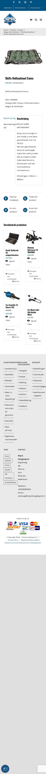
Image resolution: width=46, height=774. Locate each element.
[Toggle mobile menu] (41, 19)
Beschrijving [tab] (9, 118)
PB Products (9, 476)
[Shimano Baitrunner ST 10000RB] (34, 237)
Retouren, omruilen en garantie (9, 410)
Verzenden (9, 386)
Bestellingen (37, 368)
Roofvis (22, 394)
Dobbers (23, 406)
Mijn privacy (8, 428)
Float (7, 465)
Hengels (23, 370)
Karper (20, 103)
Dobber (8, 461)
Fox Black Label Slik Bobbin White (33, 312)
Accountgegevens (37, 386)
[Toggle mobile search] (36, 19)
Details (16, 281)
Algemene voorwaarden (9, 438)
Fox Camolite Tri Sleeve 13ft (12, 306)
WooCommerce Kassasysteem (29, 543)
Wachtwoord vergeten (37, 394)
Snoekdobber (10, 482)
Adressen (37, 380)
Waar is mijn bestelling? (9, 395)
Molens (22, 388)
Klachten (9, 421)
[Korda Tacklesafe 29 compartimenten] (12, 238)
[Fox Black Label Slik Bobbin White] (34, 298)
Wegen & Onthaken (14, 106)
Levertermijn (9, 368)
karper (7, 470)
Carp (7, 456)
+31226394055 (24, 489)
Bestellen (9, 374)
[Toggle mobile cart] (31, 19)
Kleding (22, 382)
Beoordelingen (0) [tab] (9, 126)
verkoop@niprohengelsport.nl (31, 496)
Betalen (8, 380)
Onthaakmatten (31, 103)
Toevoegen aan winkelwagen (9, 276)
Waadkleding (23, 400)
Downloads (37, 374)
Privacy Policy (13, 540)
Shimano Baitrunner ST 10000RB (32, 250)
